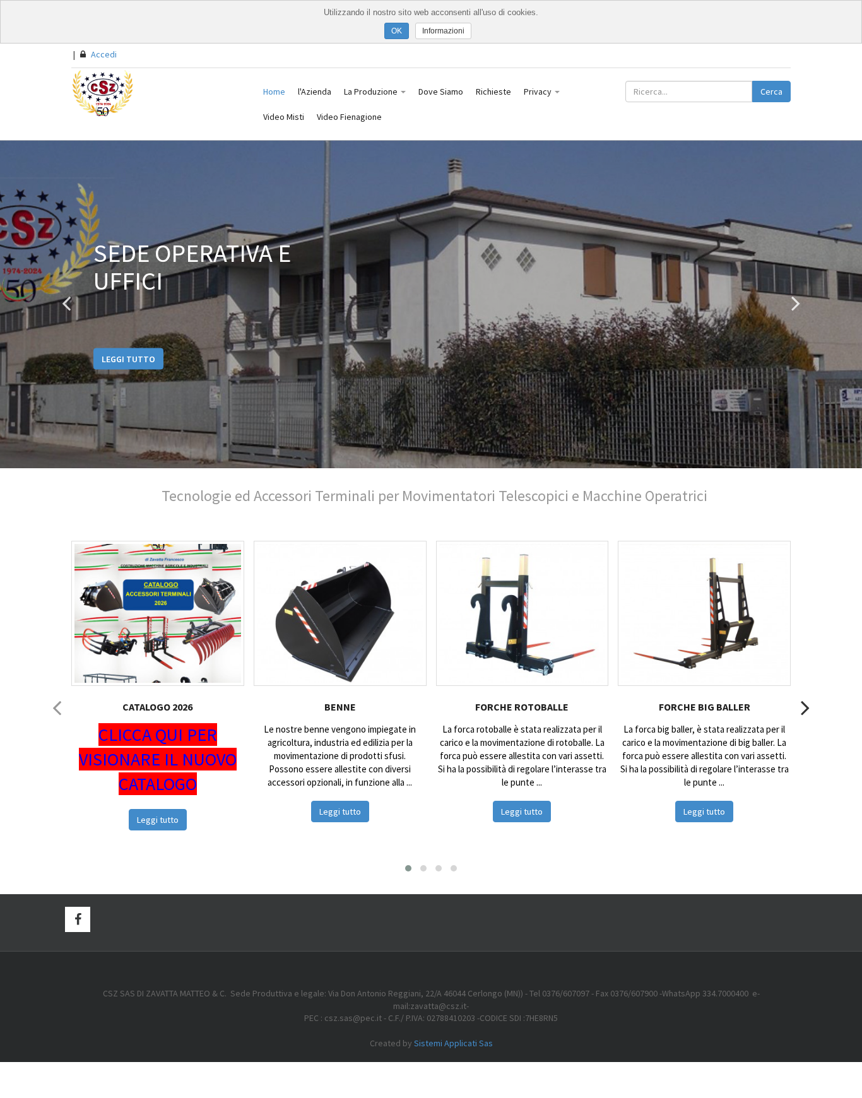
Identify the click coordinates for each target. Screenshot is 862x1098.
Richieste (493, 91)
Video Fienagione (349, 116)
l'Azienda (314, 91)
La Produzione (371, 91)
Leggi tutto (128, 358)
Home (274, 91)
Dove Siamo (440, 91)
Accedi (103, 54)
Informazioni (443, 31)
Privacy (538, 91)
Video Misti (283, 116)
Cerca (771, 91)
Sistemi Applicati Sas (453, 1043)
